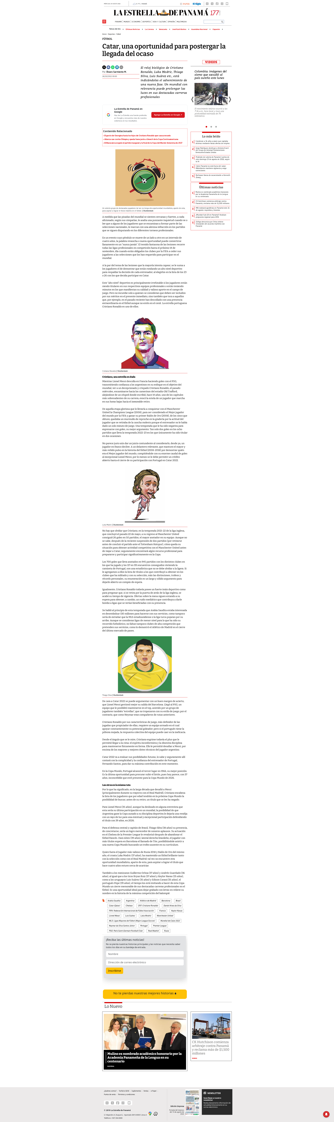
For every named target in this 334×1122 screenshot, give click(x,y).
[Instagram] (222, 4)
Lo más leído (211, 136)
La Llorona (149, 29)
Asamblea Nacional (199, 29)
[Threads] (207, 4)
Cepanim (216, 29)
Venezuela (163, 29)
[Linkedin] (117, 67)
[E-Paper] (185, 3)
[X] (212, 4)
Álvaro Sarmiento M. (116, 71)
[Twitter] (104, 67)
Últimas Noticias (133, 29)
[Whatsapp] (113, 67)
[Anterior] (192, 99)
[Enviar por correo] (121, 67)
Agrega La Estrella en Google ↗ (168, 115)
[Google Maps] (150, 1113)
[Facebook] (217, 4)
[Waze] (155, 1113)
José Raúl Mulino (179, 29)
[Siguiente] (229, 99)
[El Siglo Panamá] (197, 3)
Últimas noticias (211, 187)
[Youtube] (227, 4)
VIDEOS (211, 62)
